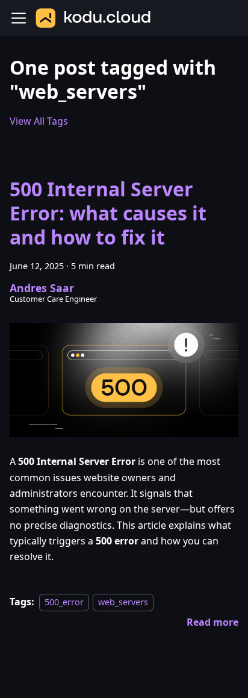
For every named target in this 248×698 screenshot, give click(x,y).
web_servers (123, 602)
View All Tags (39, 121)
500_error (64, 602)
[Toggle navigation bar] (19, 18)
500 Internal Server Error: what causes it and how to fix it (108, 213)
